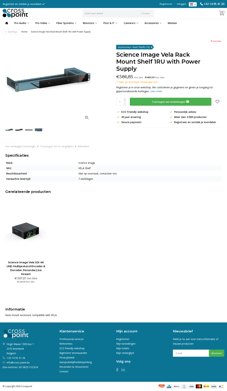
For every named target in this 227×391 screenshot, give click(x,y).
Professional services (71, 339)
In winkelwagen (24, 288)
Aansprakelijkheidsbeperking (75, 362)
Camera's (129, 23)
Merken (172, 23)
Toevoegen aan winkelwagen (169, 101)
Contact (63, 371)
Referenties (66, 343)
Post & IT (109, 23)
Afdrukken (83, 146)
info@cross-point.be (18, 362)
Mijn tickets (122, 348)
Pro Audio (20, 23)
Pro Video (41, 23)
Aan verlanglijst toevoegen (20, 146)
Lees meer (156, 91)
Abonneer (216, 353)
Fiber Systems (65, 23)
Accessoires (152, 23)
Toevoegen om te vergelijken (57, 146)
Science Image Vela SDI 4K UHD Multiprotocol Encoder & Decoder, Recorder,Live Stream (26, 268)
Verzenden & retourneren (73, 366)
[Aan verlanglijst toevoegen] (217, 102)
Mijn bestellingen (125, 343)
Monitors (88, 23)
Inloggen (181, 4)
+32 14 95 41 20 (214, 4)
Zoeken (146, 13)
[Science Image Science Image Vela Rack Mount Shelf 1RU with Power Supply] (48, 79)
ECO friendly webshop (72, 348)
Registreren (166, 4)
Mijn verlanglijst (125, 353)
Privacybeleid (66, 357)
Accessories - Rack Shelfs (134, 47)
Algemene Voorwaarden (73, 353)
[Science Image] (215, 41)
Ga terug (12, 31)
